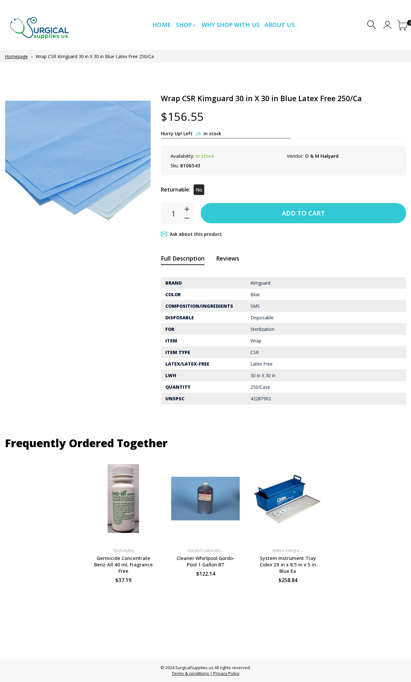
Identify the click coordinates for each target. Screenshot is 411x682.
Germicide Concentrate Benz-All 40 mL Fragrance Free (123, 564)
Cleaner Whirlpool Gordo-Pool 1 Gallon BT (206, 561)
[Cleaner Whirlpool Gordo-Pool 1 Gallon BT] (205, 499)
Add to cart (303, 213)
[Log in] (387, 25)
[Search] (372, 25)
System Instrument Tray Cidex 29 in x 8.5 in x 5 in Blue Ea (288, 564)
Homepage (16, 56)
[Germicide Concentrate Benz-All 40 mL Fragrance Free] (123, 499)
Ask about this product (196, 234)
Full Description (183, 258)
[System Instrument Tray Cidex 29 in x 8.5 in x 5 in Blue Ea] (287, 499)
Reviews (227, 258)
